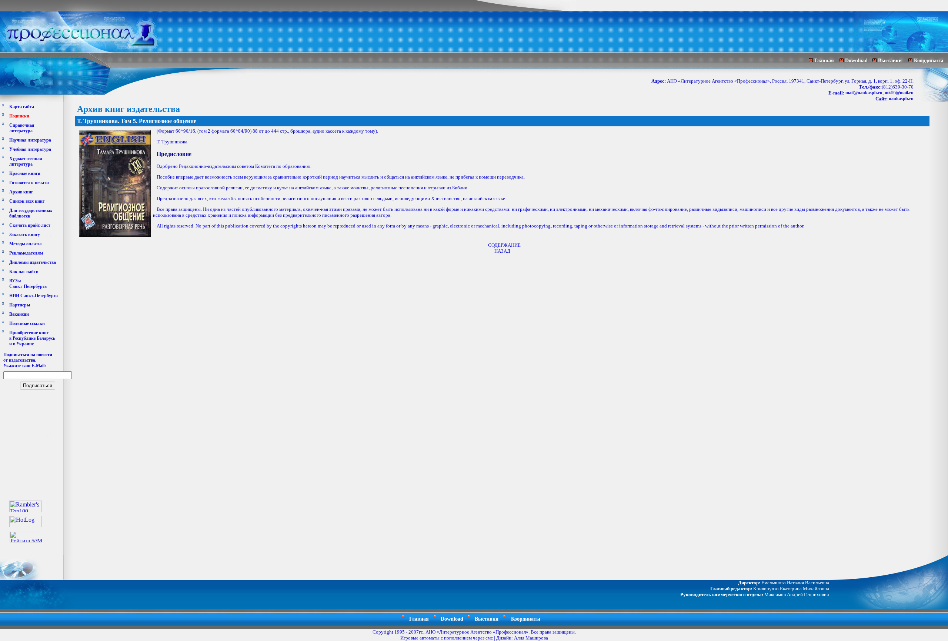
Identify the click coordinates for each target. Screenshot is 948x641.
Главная (824, 60)
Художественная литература (25, 161)
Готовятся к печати (29, 182)
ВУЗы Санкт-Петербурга (28, 283)
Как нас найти (24, 271)
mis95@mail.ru (899, 92)
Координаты (928, 60)
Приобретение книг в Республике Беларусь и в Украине (32, 338)
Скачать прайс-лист (29, 225)
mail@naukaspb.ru (863, 92)
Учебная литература (30, 149)
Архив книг (21, 192)
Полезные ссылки (27, 323)
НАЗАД (502, 251)
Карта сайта (21, 106)
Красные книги (24, 173)
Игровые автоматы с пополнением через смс (446, 638)
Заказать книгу (24, 234)
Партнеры (19, 305)
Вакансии (19, 314)
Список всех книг (26, 201)
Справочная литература (21, 128)
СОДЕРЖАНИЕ (504, 245)
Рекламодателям (26, 253)
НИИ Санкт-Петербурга (33, 295)
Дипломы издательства (32, 262)
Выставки (890, 60)
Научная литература (30, 140)
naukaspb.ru (901, 98)
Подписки (19, 116)
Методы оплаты (25, 243)
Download (856, 60)
